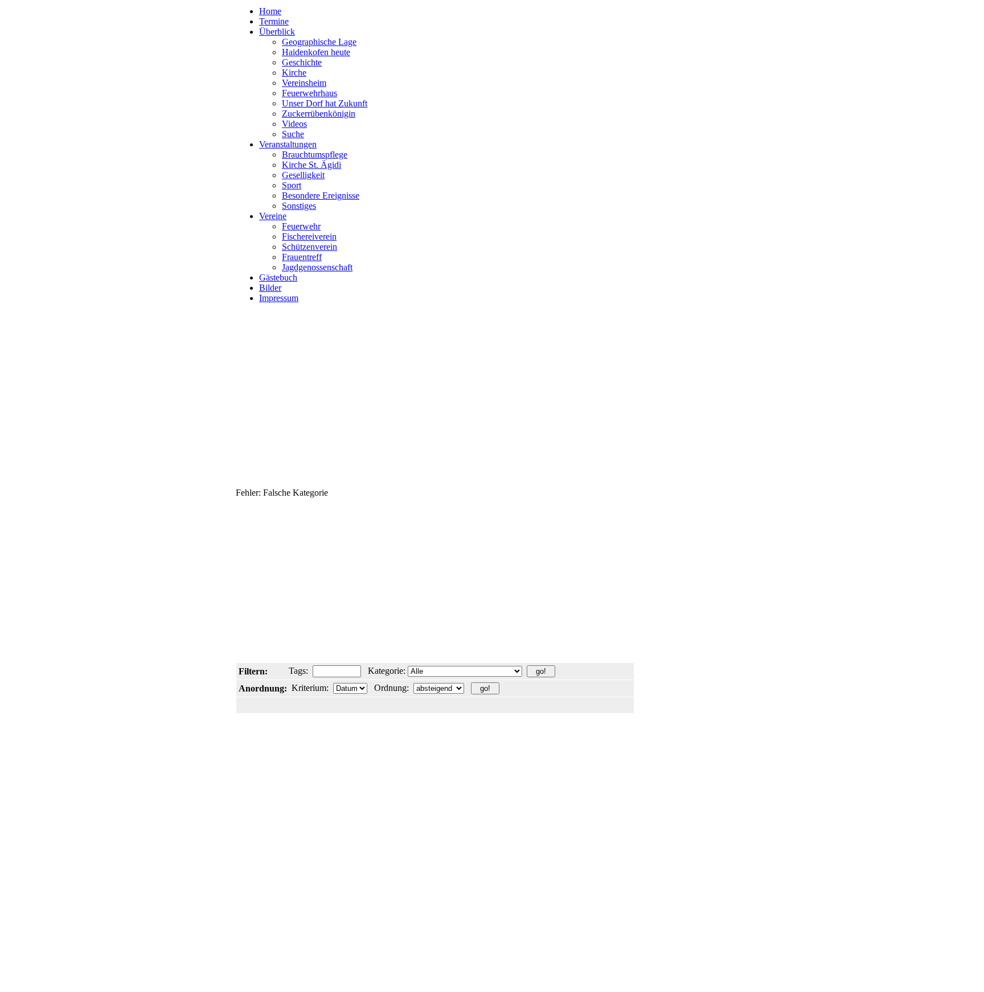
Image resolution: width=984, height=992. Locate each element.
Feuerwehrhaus (309, 93)
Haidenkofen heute (316, 52)
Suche (293, 134)
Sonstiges (299, 206)
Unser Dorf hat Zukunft (324, 103)
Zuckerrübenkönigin (318, 113)
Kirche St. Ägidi (311, 165)
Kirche (294, 72)
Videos (294, 124)
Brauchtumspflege (314, 154)
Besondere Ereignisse (320, 195)
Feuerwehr (301, 226)
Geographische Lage (319, 42)
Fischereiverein (309, 236)
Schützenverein (309, 247)
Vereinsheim (304, 83)
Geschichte (302, 62)
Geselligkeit (303, 175)
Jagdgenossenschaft (317, 267)
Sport (291, 185)
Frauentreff (302, 257)
